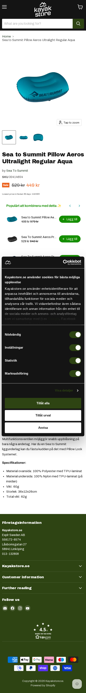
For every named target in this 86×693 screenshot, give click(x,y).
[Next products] (79, 206)
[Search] (78, 23)
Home (6, 36)
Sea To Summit (17, 170)
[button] (43, 630)
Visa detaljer (64, 390)
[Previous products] (70, 206)
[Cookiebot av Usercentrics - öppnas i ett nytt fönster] (63, 262)
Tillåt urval (43, 415)
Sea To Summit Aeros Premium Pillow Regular (39, 237)
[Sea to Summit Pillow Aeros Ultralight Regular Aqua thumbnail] (9, 137)
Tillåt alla (43, 403)
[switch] (75, 347)
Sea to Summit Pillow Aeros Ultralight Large (39, 217)
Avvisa (43, 427)
